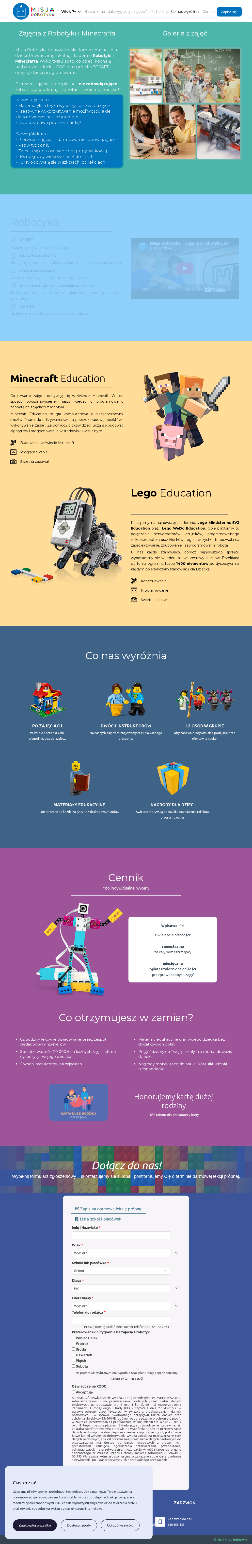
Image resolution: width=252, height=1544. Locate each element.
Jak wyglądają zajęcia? (127, 11)
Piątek (80, 1361)
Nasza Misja (94, 11)
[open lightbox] (185, 103)
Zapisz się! (229, 12)
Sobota (81, 1366)
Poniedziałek (86, 1338)
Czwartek (83, 1355)
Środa (80, 1349)
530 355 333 (176, 1524)
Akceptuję (84, 1392)
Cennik (209, 11)
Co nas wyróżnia (185, 11)
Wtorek (81, 1344)
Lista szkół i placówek (100, 1219)
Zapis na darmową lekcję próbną (110, 1208)
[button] (68, 12)
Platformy (159, 11)
